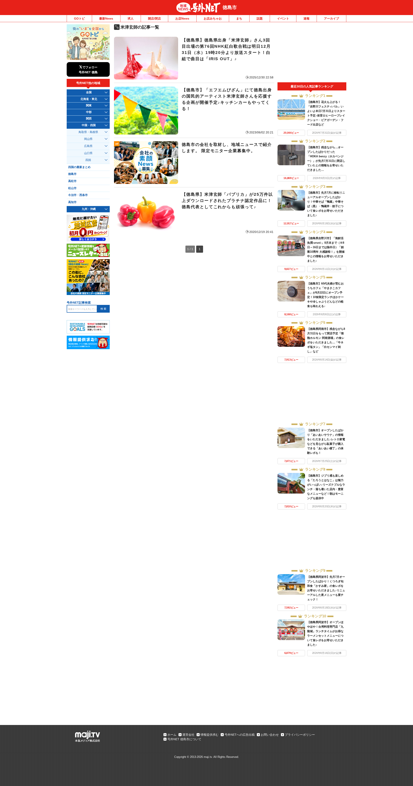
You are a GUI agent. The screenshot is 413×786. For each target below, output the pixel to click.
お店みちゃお (213, 18)
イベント (283, 18)
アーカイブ (331, 18)
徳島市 (230, 7)
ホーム (171, 734)
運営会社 (188, 734)
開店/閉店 (154, 18)
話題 (260, 18)
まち (239, 18)
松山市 (72, 188)
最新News (106, 18)
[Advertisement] (311, 53)
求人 (131, 18)
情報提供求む (209, 734)
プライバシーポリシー (300, 734)
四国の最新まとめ (79, 167)
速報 (307, 18)
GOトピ (79, 18)
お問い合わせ (270, 734)
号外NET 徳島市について (184, 739)
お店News (182, 18)
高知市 (72, 202)
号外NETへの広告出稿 (240, 734)
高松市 (72, 181)
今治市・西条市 (78, 195)
